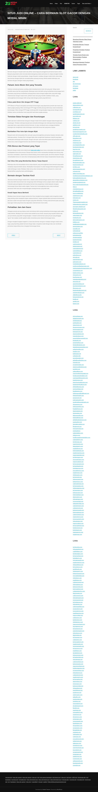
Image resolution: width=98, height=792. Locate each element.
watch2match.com (78, 259)
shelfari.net (76, 242)
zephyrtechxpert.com (78, 631)
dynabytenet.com (77, 653)
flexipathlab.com (77, 730)
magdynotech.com (78, 677)
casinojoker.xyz (77, 253)
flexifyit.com (76, 708)
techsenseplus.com (78, 486)
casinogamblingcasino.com (80, 378)
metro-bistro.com (77, 215)
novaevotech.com (77, 609)
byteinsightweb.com (78, 450)
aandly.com (76, 301)
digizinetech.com (77, 497)
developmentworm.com (79, 286)
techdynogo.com (77, 442)
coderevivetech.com (78, 514)
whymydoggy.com (78, 316)
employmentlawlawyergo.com (81, 266)
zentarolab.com (77, 754)
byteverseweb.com (78, 664)
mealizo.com (76, 351)
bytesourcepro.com (78, 655)
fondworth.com (77, 340)
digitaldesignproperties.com (80, 347)
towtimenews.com (78, 380)
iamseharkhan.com (78, 342)
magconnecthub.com (78, 666)
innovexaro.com (77, 683)
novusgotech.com (77, 712)
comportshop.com (78, 270)
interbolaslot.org (77, 320)
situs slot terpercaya (32, 779)
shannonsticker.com (78, 334)
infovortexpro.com (78, 521)
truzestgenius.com (78, 626)
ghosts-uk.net (76, 122)
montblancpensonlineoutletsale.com (82, 175)
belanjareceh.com (78, 331)
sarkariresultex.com (78, 349)
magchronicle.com (78, 444)
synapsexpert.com (78, 752)
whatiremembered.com (79, 182)
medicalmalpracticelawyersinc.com (82, 268)
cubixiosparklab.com (78, 606)
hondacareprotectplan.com (80, 375)
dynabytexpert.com (78, 705)
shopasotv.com (77, 275)
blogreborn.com (77, 138)
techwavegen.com (78, 490)
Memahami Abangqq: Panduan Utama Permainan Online (81, 63)
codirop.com (76, 120)
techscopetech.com (78, 642)
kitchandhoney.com (78, 213)
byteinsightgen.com (78, 494)
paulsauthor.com (77, 422)
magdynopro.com (77, 472)
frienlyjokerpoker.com (78, 162)
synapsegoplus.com (78, 670)
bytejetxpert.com (77, 530)
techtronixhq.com (77, 547)
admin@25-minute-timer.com (22, 29)
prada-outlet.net (77, 103)
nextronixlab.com (77, 699)
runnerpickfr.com (77, 109)
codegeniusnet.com (78, 582)
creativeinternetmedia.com (80, 134)
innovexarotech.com (78, 519)
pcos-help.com (77, 116)
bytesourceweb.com (78, 510)
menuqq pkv (8, 777)
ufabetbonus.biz (77, 294)
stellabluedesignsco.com (79, 419)
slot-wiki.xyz (76, 257)
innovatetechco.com (78, 470)
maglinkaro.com (77, 650)
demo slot (75, 77)
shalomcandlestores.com (79, 367)
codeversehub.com (78, 661)
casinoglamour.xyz (78, 248)
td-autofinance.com (78, 160)
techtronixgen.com (78, 457)
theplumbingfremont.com (79, 290)
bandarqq (75, 79)
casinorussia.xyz (77, 244)
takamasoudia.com (78, 415)
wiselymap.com (77, 142)
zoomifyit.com (76, 765)
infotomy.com (76, 435)
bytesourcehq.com (78, 586)
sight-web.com (77, 153)
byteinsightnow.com (78, 512)
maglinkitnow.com (78, 448)
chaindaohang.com (78, 189)
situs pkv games (17, 777)
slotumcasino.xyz (77, 246)
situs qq (34, 777)
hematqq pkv (22, 779)
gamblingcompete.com (79, 129)
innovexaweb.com (78, 721)
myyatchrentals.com (78, 364)
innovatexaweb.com (78, 560)
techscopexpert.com (78, 464)
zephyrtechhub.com (78, 747)
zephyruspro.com (77, 694)
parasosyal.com (77, 397)
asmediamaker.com (78, 358)
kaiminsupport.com (78, 329)
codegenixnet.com (78, 508)
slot (38, 777)
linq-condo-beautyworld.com (80, 184)
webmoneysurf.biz (78, 233)
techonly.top (76, 127)
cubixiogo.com (77, 736)
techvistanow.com (78, 602)
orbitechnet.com (77, 741)
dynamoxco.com (77, 717)
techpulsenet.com (77, 628)
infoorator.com (77, 197)
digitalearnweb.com (78, 318)
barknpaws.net (77, 353)
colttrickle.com (77, 107)
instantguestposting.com (79, 279)
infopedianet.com (77, 672)
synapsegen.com (77, 728)
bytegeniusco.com (78, 481)
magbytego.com (77, 580)
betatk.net (75, 299)
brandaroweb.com (78, 763)
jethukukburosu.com (78, 386)
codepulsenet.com (78, 675)
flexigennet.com (77, 426)
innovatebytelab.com (78, 575)
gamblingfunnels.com (79, 114)
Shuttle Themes (46, 789)
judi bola (69, 777)
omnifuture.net (77, 111)
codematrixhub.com (78, 483)
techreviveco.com (77, 648)
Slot (34, 29)
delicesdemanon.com (79, 220)
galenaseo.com (77, 261)
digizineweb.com (77, 593)
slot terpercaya (56, 777)
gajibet (45, 782)
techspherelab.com (78, 657)
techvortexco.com (77, 567)
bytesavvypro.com (78, 492)
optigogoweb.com (78, 761)
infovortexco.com (77, 633)
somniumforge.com (78, 389)
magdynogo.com (77, 534)
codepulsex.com (77, 639)
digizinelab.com (77, 635)
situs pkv (28, 782)
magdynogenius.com (78, 453)
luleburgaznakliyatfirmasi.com (81, 393)
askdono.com (76, 125)
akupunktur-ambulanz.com (80, 180)
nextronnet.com (77, 714)
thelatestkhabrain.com (79, 345)
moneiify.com (76, 362)
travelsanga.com (77, 277)
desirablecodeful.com (79, 424)
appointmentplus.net (78, 283)
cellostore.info (76, 356)
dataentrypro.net (77, 325)
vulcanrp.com (76, 171)
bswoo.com (76, 303)
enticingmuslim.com (78, 400)
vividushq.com (77, 732)
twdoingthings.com (78, 417)
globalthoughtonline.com (79, 360)
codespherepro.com (78, 505)
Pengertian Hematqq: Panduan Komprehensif (81, 51)
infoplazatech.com (78, 571)
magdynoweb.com (78, 644)
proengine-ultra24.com (79, 206)
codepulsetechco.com (79, 591)
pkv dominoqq (77, 83)
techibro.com (76, 167)
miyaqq (40, 782)
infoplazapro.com (77, 475)
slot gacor (75, 86)
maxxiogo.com (77, 710)
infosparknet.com (77, 688)
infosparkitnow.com (78, 564)
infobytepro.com (77, 578)
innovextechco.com (78, 611)
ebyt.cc (75, 186)
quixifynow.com (77, 692)
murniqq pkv (14, 779)
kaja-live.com (76, 149)
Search (75, 27)
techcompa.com (77, 151)
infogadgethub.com (78, 549)
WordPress (59, 789)
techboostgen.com (78, 553)
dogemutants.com (78, 411)
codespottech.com (78, 439)
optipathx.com (76, 697)
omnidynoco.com (77, 745)
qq (87, 777)
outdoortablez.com (78, 433)
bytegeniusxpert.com (78, 573)
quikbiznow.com (77, 756)
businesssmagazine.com (79, 131)
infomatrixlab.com (77, 659)
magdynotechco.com (78, 562)
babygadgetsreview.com (79, 178)
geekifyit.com (76, 369)
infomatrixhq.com (77, 604)
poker (74, 90)
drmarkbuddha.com (78, 191)
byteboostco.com (77, 620)
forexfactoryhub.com (78, 147)
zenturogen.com (77, 719)
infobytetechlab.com (78, 503)
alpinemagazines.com (79, 169)
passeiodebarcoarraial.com (80, 338)
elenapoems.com (77, 404)
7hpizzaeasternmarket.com (80, 202)
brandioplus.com (77, 723)
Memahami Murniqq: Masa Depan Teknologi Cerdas (82, 40)
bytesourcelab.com (78, 686)
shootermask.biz (77, 237)
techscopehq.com (77, 679)
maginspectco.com (78, 532)
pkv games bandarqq (46, 777)
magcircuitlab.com (78, 615)
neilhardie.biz (76, 230)
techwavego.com (77, 637)
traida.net (75, 211)
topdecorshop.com (78, 272)
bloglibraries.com (77, 391)
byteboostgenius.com (78, 668)
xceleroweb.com (77, 758)
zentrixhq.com (76, 701)
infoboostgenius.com (78, 488)
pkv (74, 81)
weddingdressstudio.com (79, 224)
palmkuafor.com (77, 323)
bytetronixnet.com (77, 528)
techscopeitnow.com (78, 525)
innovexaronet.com (78, 600)
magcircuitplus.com (78, 523)
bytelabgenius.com (78, 468)
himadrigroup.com (78, 156)
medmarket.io (76, 431)
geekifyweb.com (77, 569)
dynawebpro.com (77, 725)
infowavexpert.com (78, 479)
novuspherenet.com (78, 739)
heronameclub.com (78, 428)
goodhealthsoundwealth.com (81, 402)
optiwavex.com (77, 743)
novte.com (75, 200)
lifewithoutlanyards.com (79, 209)
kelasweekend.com (78, 297)
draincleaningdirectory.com (80, 382)
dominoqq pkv (82, 777)
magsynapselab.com (78, 455)
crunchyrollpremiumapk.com (80, 373)
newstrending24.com (78, 292)
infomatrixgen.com (78, 499)
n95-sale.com (76, 136)
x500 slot (74, 777)
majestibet (35, 782)
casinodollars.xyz (77, 250)
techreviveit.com (77, 477)
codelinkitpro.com (77, 551)
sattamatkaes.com (78, 371)
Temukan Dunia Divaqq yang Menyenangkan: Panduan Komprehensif (81, 57)
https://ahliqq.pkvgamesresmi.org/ (57, 782)
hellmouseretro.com (78, 406)
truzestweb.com (77, 750)
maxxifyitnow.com (77, 690)
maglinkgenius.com (78, 613)
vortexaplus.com (77, 734)
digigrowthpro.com (78, 105)
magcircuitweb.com (78, 461)
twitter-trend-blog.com (79, 173)
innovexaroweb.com (78, 646)
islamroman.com (77, 158)
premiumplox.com (78, 226)
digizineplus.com (77, 681)
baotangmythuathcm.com (80, 384)
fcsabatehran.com (78, 408)
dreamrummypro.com (78, 327)
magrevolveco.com (78, 516)
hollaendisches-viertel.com (80, 204)
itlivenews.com (77, 288)
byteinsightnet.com (78, 589)
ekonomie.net (76, 281)
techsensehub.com (78, 556)
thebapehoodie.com (78, 395)
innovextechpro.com (78, 459)
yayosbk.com (76, 228)
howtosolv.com (77, 217)
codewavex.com (77, 617)
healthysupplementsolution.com (81, 437)
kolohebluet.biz (77, 235)
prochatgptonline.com (79, 145)
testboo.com (76, 222)
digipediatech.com (78, 446)
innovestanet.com (77, 703)
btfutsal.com (76, 118)
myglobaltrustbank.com (79, 264)
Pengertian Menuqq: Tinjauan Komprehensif (81, 45)
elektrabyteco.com (78, 622)
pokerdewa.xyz (77, 255)
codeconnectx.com (78, 595)
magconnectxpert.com (79, 624)
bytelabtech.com (77, 558)
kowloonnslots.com (78, 164)
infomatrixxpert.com (78, 597)
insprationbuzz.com (78, 336)
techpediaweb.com (78, 466)
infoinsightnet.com (78, 584)
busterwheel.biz (77, 239)
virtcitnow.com (77, 140)
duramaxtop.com (77, 413)
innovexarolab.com (78, 501)
